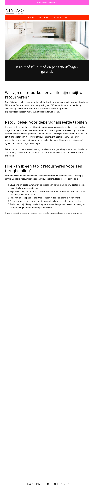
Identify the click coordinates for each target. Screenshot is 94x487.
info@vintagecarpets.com (27, 188)
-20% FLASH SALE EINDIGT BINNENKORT (47, 17)
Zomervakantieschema (47, 2)
